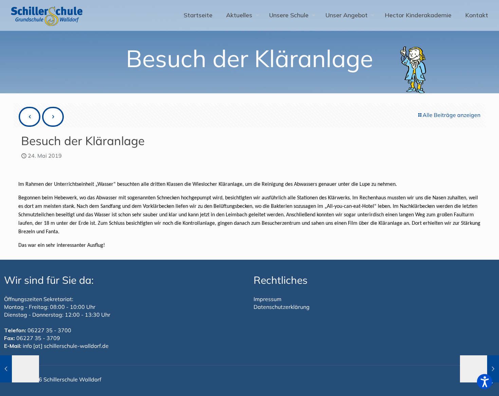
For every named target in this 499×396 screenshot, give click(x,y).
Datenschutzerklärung (282, 306)
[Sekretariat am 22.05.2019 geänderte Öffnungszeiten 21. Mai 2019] (19, 368)
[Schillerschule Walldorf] (47, 15)
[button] (484, 381)
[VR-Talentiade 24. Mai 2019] (479, 368)
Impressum (267, 299)
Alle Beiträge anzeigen (451, 115)
